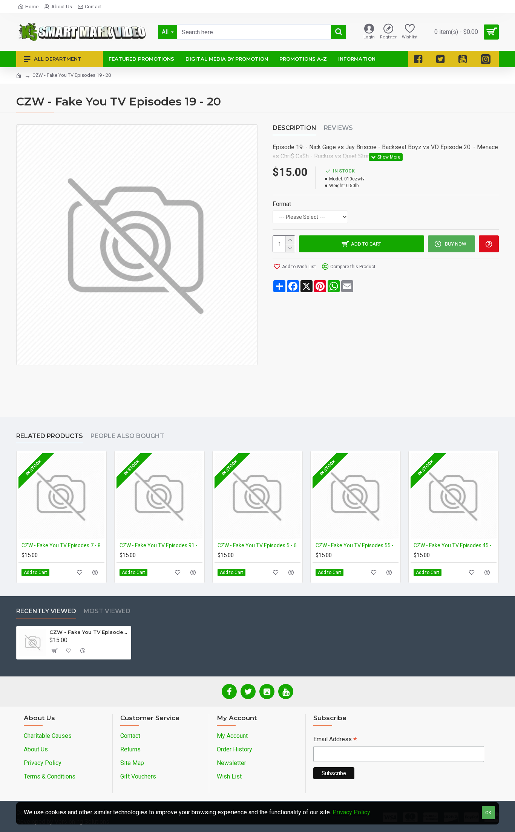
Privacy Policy (351, 812)
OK (488, 812)
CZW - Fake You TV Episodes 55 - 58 (357, 545)
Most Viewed (107, 611)
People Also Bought (127, 436)
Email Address (335, 740)
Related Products (49, 436)
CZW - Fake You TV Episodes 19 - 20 (88, 632)
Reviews (338, 127)
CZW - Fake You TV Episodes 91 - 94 (161, 545)
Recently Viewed (46, 611)
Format (282, 204)
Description (294, 127)
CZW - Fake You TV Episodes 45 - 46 (455, 545)
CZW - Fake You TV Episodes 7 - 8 (61, 545)
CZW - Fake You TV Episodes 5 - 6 (257, 545)
